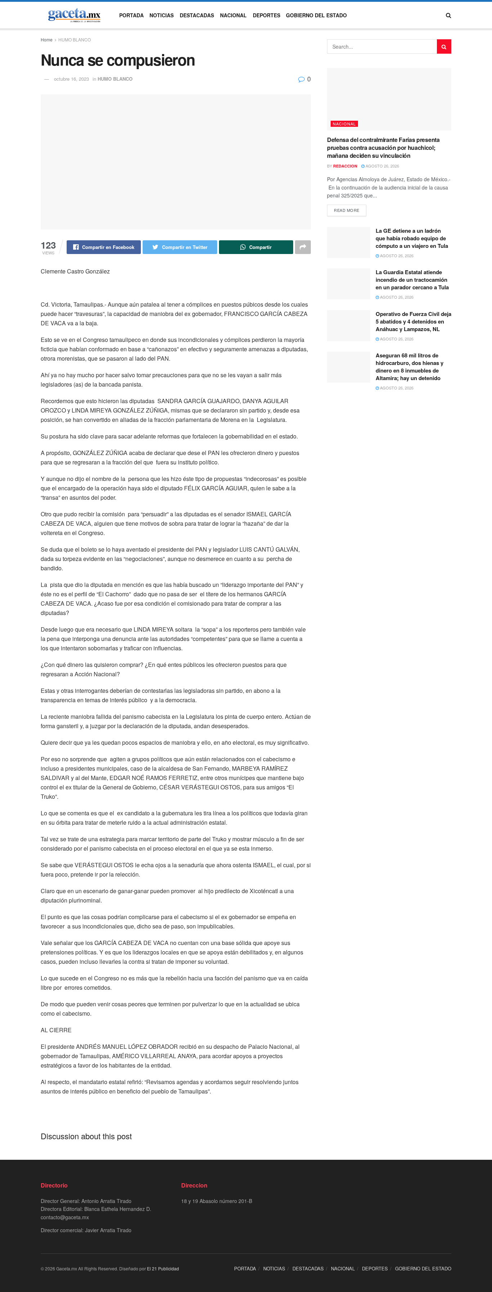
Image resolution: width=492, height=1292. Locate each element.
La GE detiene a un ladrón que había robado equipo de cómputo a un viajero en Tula (412, 238)
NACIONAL (233, 15)
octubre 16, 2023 (71, 78)
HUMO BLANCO (74, 39)
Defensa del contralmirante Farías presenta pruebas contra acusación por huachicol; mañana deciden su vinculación (383, 147)
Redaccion (345, 166)
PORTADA (131, 15)
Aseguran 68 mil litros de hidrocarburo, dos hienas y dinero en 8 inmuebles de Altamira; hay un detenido (409, 366)
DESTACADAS (197, 15)
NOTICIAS (161, 15)
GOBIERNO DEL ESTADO (316, 15)
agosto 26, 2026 (381, 166)
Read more (346, 210)
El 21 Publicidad (163, 1268)
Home (47, 39)
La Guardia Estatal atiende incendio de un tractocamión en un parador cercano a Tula (412, 279)
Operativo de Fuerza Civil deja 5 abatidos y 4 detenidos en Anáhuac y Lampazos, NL (413, 321)
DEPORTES (266, 15)
